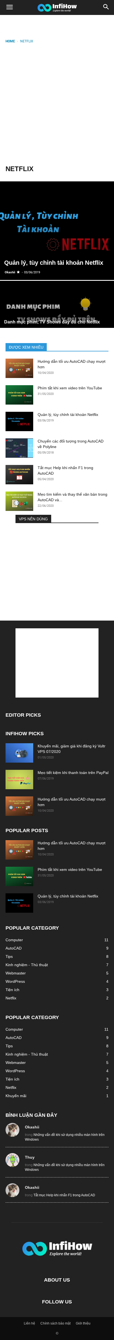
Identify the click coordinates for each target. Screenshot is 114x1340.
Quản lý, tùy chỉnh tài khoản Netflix (68, 414)
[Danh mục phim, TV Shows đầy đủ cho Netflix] (57, 323)
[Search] (106, 7)
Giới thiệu (83, 1323)
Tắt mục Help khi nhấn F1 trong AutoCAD (64, 1195)
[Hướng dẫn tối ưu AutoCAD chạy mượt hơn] (19, 368)
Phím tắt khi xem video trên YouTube (70, 388)
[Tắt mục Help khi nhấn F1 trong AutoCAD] (19, 474)
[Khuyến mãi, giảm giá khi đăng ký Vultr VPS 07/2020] (19, 753)
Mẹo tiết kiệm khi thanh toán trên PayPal (73, 772)
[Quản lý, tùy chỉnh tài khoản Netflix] (57, 230)
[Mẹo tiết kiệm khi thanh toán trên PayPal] (19, 779)
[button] (9, 7)
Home (10, 41)
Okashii (10, 272)
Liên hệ (29, 1323)
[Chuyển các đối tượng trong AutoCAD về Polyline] (19, 448)
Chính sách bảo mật (55, 1323)
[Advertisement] (57, 104)
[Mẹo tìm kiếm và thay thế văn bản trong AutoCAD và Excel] (19, 501)
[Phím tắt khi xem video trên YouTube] (19, 395)
